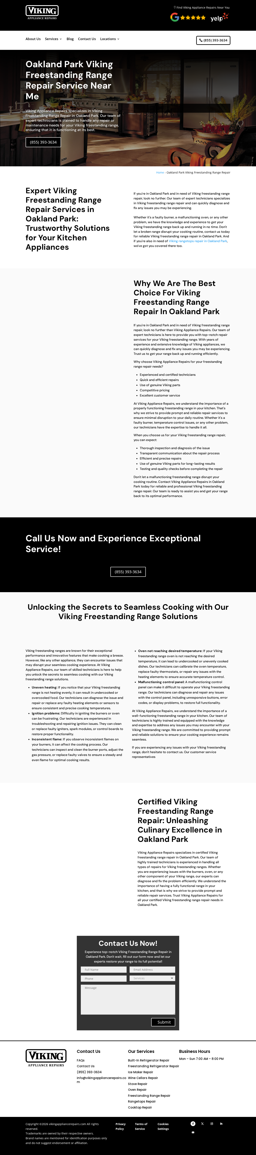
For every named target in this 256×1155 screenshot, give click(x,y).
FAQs (81, 1060)
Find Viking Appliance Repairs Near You (203, 7)
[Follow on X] (202, 1123)
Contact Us (87, 39)
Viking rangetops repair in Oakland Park (198, 241)
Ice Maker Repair (140, 1072)
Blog (70, 39)
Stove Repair (137, 1084)
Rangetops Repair (142, 1101)
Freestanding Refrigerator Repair (153, 1066)
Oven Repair (137, 1090)
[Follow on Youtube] (193, 1132)
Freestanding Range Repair (149, 1096)
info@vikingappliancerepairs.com (101, 1080)
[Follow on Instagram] (211, 1123)
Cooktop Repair (140, 1107)
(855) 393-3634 (215, 40)
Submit (164, 1022)
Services (51, 39)
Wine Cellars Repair (143, 1078)
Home (160, 172)
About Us (33, 39)
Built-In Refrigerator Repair (148, 1060)
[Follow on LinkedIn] (221, 1123)
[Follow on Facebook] (193, 1123)
